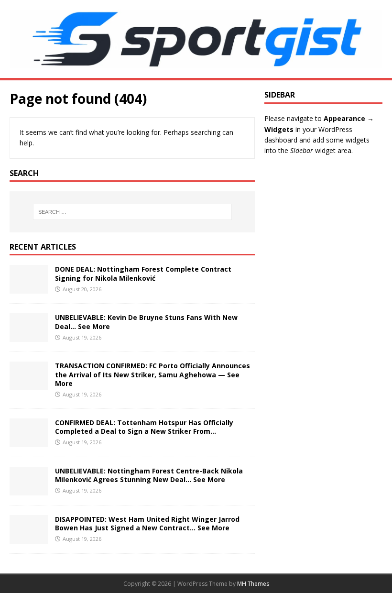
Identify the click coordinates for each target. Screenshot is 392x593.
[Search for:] (132, 212)
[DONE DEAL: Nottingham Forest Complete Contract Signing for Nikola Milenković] (29, 288)
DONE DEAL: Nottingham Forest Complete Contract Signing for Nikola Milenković (143, 273)
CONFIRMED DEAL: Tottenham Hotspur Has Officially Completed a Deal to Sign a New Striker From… (144, 427)
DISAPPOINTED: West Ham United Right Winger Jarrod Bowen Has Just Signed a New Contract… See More (147, 523)
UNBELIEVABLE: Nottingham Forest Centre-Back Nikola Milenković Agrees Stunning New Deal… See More (149, 475)
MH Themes (253, 584)
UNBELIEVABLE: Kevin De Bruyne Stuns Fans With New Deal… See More (146, 321)
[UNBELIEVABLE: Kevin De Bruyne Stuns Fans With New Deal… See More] (29, 336)
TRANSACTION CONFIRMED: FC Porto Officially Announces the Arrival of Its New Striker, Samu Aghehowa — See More (152, 374)
